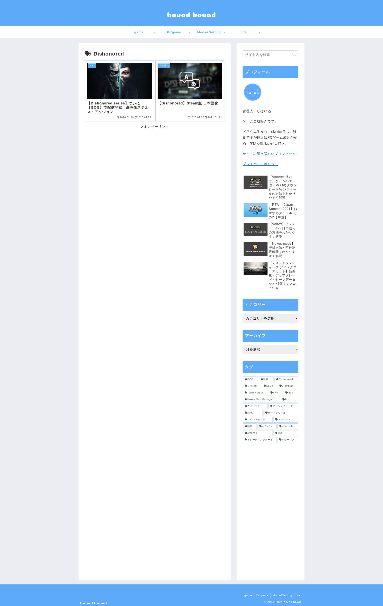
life (298, 595)
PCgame (262, 595)
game (248, 595)
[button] (294, 54)
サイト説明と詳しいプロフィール (269, 154)
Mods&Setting (282, 595)
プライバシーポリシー (260, 164)
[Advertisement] (154, 158)
